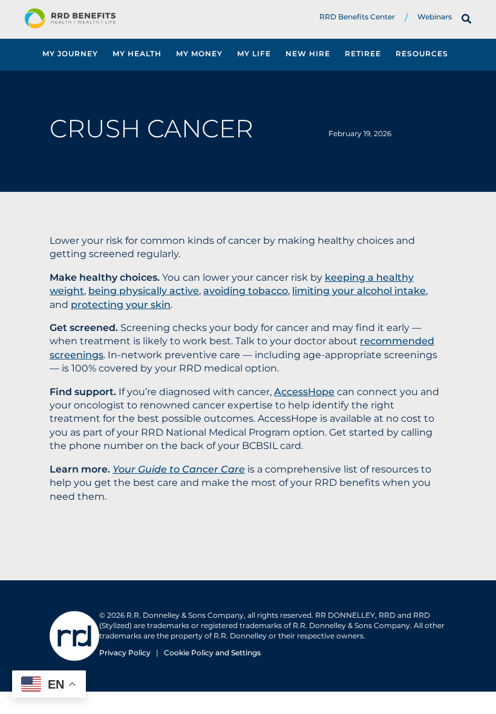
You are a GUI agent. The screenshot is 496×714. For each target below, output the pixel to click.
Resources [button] (422, 53)
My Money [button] (199, 53)
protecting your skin (121, 304)
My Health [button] (137, 53)
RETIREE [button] (363, 53)
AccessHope (304, 392)
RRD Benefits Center (357, 17)
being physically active (143, 290)
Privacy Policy (125, 652)
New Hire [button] (308, 53)
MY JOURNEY (70, 53)
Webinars (434, 17)
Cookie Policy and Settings (212, 652)
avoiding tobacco (245, 290)
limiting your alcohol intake (359, 290)
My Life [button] (254, 53)
